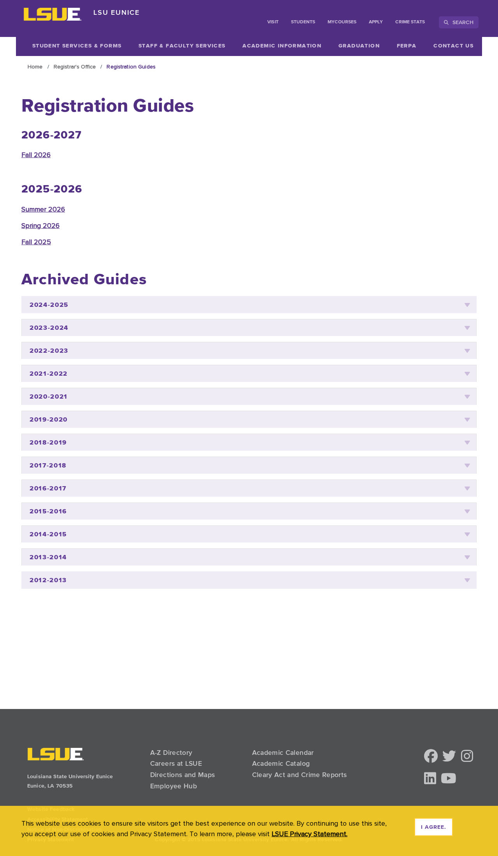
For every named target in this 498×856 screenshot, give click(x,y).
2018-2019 (48, 442)
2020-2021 (49, 396)
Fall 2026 (36, 154)
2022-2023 (49, 350)
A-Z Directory (171, 752)
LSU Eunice (116, 12)
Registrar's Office (75, 66)
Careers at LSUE (176, 763)
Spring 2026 (40, 225)
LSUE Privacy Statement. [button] (309, 833)
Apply (376, 22)
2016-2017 (48, 488)
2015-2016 (48, 511)
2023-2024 (49, 327)
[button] (431, 756)
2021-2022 (49, 373)
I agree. (433, 827)
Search (462, 22)
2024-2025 (49, 304)
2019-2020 (49, 419)
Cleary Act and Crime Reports (299, 775)
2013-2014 (48, 557)
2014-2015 (48, 534)
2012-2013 (48, 580)
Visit (272, 22)
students (303, 22)
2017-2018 (48, 465)
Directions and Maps (182, 775)
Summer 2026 (43, 209)
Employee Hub (173, 786)
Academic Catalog (281, 763)
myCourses (342, 22)
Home (35, 66)
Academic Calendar (283, 752)
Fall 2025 (36, 242)
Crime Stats (410, 22)
